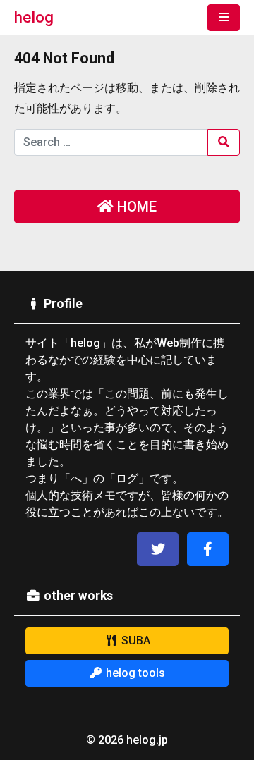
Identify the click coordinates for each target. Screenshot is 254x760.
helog (34, 17)
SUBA (134, 640)
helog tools (134, 673)
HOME (135, 206)
